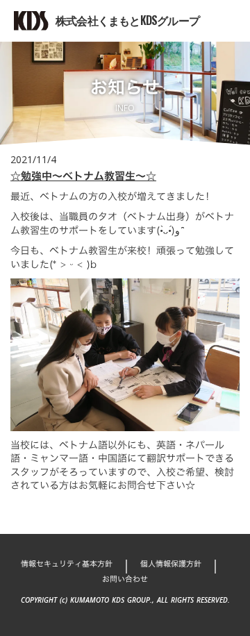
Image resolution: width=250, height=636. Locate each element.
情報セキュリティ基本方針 (66, 564)
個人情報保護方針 (170, 564)
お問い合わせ (125, 579)
